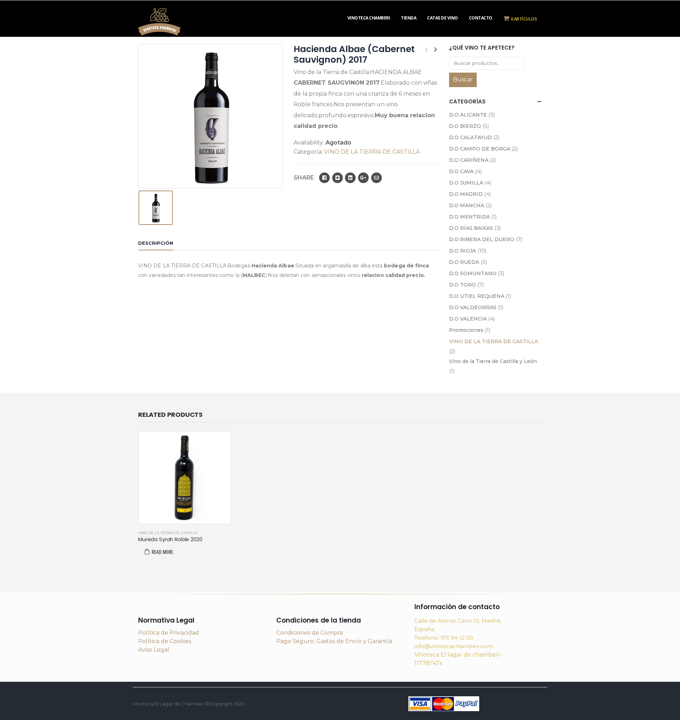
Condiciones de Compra (309, 632)
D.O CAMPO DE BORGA (479, 149)
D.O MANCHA (466, 205)
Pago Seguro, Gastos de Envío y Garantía (334, 641)
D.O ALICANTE (468, 115)
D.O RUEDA (464, 262)
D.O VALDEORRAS (473, 307)
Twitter (337, 177)
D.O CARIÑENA (468, 160)
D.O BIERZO (465, 126)
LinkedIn (350, 177)
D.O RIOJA (462, 251)
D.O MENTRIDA (469, 217)
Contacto (480, 18)
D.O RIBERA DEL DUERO (481, 239)
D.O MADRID (466, 194)
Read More (162, 551)
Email (376, 177)
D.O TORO (462, 285)
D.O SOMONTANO (473, 273)
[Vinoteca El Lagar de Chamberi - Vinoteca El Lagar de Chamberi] (159, 20)
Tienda (408, 18)
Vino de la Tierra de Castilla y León (493, 361)
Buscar (463, 79)
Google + (363, 177)
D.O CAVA (461, 171)
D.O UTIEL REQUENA (476, 296)
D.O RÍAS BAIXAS (471, 228)
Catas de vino (442, 18)
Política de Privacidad (168, 632)
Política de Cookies (164, 641)
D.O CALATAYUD (470, 137)
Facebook (324, 177)
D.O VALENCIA (468, 319)
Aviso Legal (153, 649)
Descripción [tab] (155, 243)
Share (304, 177)
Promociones (466, 330)
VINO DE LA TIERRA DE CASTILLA (372, 151)
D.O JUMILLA (466, 183)
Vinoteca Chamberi (368, 18)
